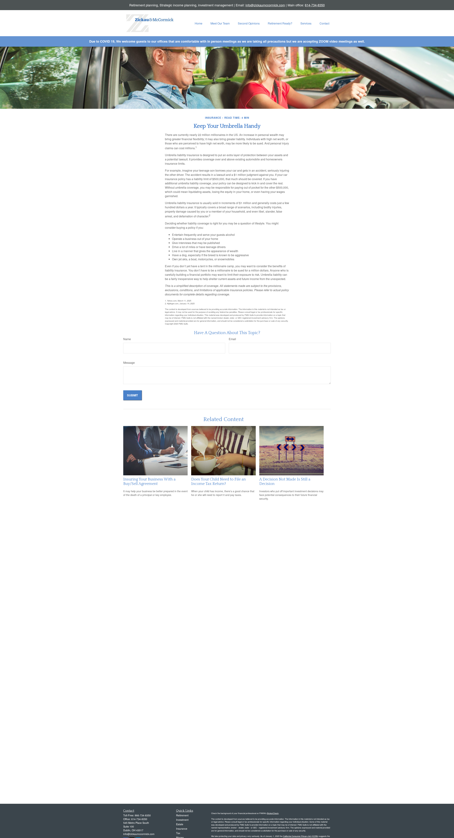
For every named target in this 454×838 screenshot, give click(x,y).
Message (129, 363)
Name (127, 339)
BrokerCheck (273, 813)
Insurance (181, 828)
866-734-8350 (143, 815)
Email (232, 339)
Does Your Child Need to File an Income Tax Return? (218, 481)
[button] (198, 23)
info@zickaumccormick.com (265, 5)
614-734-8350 (315, 5)
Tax (178, 833)
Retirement (182, 815)
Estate (179, 824)
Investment (182, 819)
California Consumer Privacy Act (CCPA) (300, 836)
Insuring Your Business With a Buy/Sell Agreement (149, 481)
